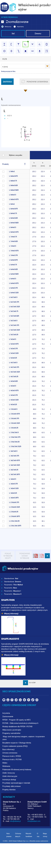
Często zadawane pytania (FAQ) (15, 746)
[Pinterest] (28, 701)
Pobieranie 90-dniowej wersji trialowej (16, 769)
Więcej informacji (11, 614)
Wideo (4, 763)
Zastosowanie (7, 716)
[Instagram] (36, 701)
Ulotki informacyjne (9, 776)
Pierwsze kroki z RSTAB (12, 759)
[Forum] (3, 701)
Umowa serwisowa (9, 753)
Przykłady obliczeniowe (11, 786)
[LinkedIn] (20, 701)
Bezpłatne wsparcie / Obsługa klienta (16, 743)
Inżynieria (6, 713)
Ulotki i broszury (8, 773)
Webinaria (6, 766)
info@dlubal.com (34, 821)
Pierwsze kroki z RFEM (11, 756)
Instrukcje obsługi (9, 780)
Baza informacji (8, 749)
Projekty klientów (9, 790)
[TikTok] (32, 701)
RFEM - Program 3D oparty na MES (16, 720)
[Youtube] (8, 701)
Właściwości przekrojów (11, 730)
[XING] (24, 701)
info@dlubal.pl (15, 821)
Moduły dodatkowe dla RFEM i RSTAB (17, 726)
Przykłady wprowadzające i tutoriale (16, 783)
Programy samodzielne (11, 733)
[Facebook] (12, 701)
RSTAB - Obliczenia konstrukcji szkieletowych (20, 723)
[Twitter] (16, 701)
